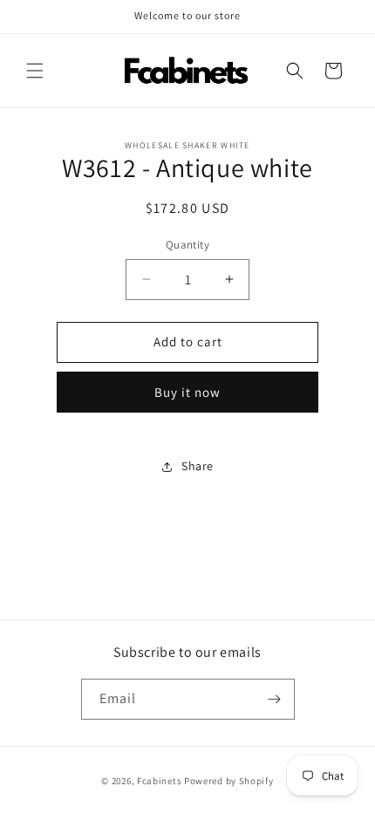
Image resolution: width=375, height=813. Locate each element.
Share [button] (197, 466)
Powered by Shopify (229, 781)
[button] (35, 70)
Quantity (187, 244)
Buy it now (187, 392)
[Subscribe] (275, 699)
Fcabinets (159, 781)
